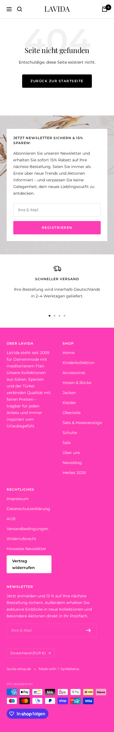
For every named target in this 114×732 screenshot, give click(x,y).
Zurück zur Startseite (57, 81)
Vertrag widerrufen (23, 564)
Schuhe (70, 432)
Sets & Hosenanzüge (82, 422)
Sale (67, 442)
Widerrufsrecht (21, 538)
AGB (11, 518)
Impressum (18, 498)
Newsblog (72, 462)
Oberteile (72, 412)
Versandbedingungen (27, 528)
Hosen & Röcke (77, 382)
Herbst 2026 (74, 472)
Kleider (69, 402)
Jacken (69, 392)
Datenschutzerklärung (28, 508)
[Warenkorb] (104, 9)
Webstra (72, 669)
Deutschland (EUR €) (28, 653)
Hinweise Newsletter (26, 548)
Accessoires (74, 372)
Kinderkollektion (78, 362)
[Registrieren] (88, 630)
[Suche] (19, 9)
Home (68, 352)
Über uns (71, 452)
